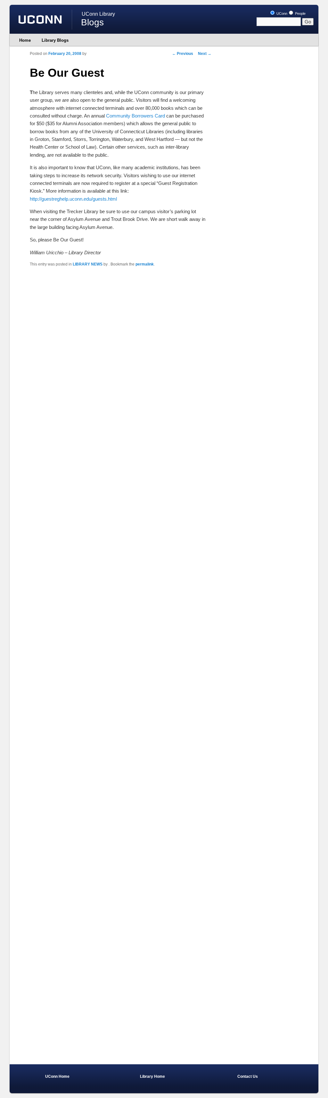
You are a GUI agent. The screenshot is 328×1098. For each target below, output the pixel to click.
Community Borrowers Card (135, 115)
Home (25, 40)
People (300, 13)
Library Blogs (55, 40)
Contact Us (247, 1076)
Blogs (92, 22)
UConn (281, 13)
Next (204, 53)
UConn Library (98, 14)
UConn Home (57, 1076)
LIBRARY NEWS (87, 264)
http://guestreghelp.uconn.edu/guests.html (73, 199)
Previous (182, 53)
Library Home (152, 1076)
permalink (144, 264)
